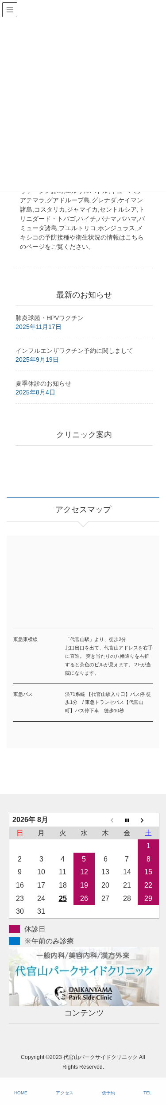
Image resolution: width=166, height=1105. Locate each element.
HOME (20, 1092)
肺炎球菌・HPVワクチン (49, 317)
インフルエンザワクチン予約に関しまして (74, 350)
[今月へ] (127, 819)
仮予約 (108, 1092)
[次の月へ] (148, 819)
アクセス (64, 1092)
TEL (147, 1092)
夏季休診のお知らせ (43, 383)
